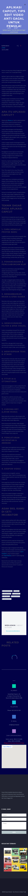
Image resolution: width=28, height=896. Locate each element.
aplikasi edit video (7, 591)
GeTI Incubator (16, 596)
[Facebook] (2, 603)
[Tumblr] (9, 603)
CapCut (16, 591)
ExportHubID (16, 593)
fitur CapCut (6, 596)
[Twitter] (5, 603)
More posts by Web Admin (13, 631)
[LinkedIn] (11, 603)
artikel (3, 47)
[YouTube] (18, 882)
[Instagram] (16, 882)
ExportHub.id (7, 555)
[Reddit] (14, 603)
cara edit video (7, 593)
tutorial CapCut (7, 599)
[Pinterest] (7, 603)
